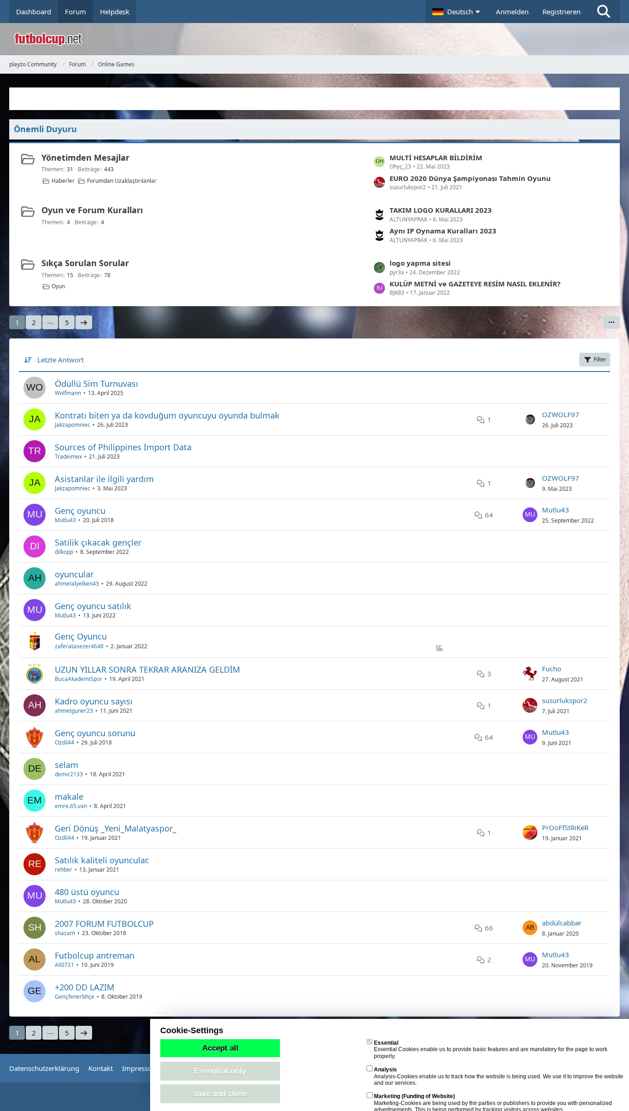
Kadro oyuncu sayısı (94, 701)
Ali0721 (64, 965)
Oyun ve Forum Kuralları (92, 209)
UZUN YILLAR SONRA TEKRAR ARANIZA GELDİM (147, 669)
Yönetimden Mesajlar (85, 157)
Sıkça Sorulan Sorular (85, 262)
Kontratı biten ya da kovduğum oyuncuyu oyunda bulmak (167, 415)
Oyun (58, 286)
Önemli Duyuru (45, 128)
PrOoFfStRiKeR (565, 827)
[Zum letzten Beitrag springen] (530, 419)
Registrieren (561, 11)
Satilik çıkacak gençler (98, 542)
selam (66, 764)
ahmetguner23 (74, 711)
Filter (600, 359)
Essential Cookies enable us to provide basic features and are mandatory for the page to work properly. (490, 1049)
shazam (65, 933)
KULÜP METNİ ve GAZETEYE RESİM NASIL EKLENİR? (475, 283)
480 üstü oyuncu (87, 891)
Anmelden (512, 11)
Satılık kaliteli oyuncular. (102, 860)
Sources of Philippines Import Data (123, 447)
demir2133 (69, 774)
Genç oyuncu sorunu (95, 733)
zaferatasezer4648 (79, 646)
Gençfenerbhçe (74, 996)
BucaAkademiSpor (78, 679)
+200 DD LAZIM (84, 987)
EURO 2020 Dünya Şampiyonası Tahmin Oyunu (470, 178)
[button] (457, 11)
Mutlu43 (65, 520)
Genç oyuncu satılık (93, 605)
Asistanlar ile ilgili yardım (104, 478)
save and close (220, 1093)
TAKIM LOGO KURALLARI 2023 (441, 210)
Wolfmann (68, 393)
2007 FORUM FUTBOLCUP (104, 923)
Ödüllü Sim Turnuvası (96, 383)
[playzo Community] (321, 39)
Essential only (220, 1071)
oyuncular (74, 574)
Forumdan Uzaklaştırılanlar (122, 181)
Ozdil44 (64, 742)
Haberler (63, 181)
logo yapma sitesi (420, 263)
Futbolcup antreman (94, 955)
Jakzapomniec (72, 425)
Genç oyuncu (80, 510)
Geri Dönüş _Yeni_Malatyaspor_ (115, 828)
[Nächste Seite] (84, 322)
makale (69, 796)
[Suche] (604, 11)
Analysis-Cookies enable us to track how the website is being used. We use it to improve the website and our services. (498, 1076)
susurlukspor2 (565, 700)
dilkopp (64, 552)
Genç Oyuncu (81, 636)
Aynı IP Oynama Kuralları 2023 (443, 230)
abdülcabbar (562, 922)
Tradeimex (68, 456)
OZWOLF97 (560, 414)
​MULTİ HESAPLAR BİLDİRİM (436, 157)
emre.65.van (71, 806)
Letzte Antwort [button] (60, 359)
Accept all (220, 1048)
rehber (63, 869)
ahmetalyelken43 (77, 583)
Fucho (551, 668)
